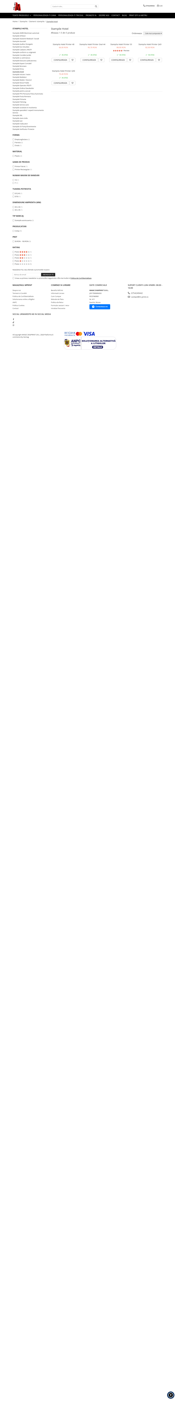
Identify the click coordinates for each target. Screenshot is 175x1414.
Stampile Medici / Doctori (22, 80)
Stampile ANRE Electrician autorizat (26, 33)
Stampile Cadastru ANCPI (22, 49)
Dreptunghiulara (21, 139)
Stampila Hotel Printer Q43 (149, 44)
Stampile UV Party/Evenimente (24, 126)
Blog (124, 15)
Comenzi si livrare (60, 285)
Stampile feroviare (19, 66)
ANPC (15, 302)
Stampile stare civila (20, 118)
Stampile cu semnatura (21, 58)
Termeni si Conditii (20, 293)
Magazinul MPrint (22, 285)
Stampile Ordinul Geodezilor (23, 88)
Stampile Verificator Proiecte (23, 129)
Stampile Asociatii (19, 41)
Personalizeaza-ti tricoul (70, 15)
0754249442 (137, 293)
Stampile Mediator (20, 77)
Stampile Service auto (21, 105)
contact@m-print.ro (139, 297)
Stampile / (24, 21)
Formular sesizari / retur (60, 305)
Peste (17, 252)
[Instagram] (13, 325)
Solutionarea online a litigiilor (24, 299)
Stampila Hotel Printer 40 (63, 44)
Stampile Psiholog (19, 102)
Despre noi (104, 15)
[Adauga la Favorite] (72, 60)
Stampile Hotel (18, 71)
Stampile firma (18, 69)
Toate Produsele (21, 15)
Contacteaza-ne (102, 307)
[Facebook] (13, 319)
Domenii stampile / (37, 21)
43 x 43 (17, 207)
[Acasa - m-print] (25, 6)
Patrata (17, 142)
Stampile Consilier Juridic (22, 55)
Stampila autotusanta (23, 220)
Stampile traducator (20, 124)
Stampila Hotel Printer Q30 (63, 71)
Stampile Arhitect (19, 36)
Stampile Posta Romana (22, 96)
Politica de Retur (57, 302)
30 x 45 (17, 210)
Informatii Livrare (57, 293)
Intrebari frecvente (58, 308)
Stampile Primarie (19, 99)
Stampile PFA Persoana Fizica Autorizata (28, 94)
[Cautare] (96, 6)
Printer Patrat (20, 166)
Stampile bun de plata (21, 47)
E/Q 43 (17, 193)
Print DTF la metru (138, 15)
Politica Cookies (18, 305)
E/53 (16, 196)
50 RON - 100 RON (22, 241)
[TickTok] (13, 322)
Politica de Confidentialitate (80, 278)
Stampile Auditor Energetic (23, 44)
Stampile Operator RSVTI (22, 85)
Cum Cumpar (56, 296)
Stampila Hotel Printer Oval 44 (92, 44)
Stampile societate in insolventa (25, 107)
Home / (16, 21)
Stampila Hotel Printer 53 (121, 44)
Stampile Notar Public (21, 83)
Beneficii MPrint (57, 290)
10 (16, 180)
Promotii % (91, 15)
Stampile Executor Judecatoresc (25, 60)
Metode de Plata (57, 299)
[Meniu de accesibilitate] (170, 1395)
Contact (115, 15)
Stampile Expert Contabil (22, 63)
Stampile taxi (17, 121)
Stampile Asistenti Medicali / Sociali (26, 38)
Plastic (17, 156)
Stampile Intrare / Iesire (21, 74)
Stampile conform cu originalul (24, 52)
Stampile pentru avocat (21, 91)
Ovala (17, 145)
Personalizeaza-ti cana (44, 15)
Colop (17, 231)
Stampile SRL (17, 115)
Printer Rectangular (22, 169)
